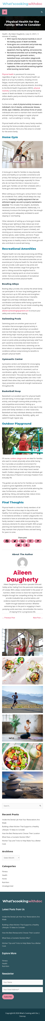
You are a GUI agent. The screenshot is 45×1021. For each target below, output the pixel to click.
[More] (26, 545)
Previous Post (8, 618)
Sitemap (22, 1016)
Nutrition (5, 882)
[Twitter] (14, 541)
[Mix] (38, 541)
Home (4, 879)
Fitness (5, 871)
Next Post (38, 618)
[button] (42, 12)
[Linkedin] (22, 541)
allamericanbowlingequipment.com (15, 311)
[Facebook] (7, 541)
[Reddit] (18, 545)
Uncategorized (7, 886)
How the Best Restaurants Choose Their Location (21, 833)
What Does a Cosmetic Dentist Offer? (16, 837)
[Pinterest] (30, 541)
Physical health (8, 74)
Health (4, 875)
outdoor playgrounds (18, 458)
